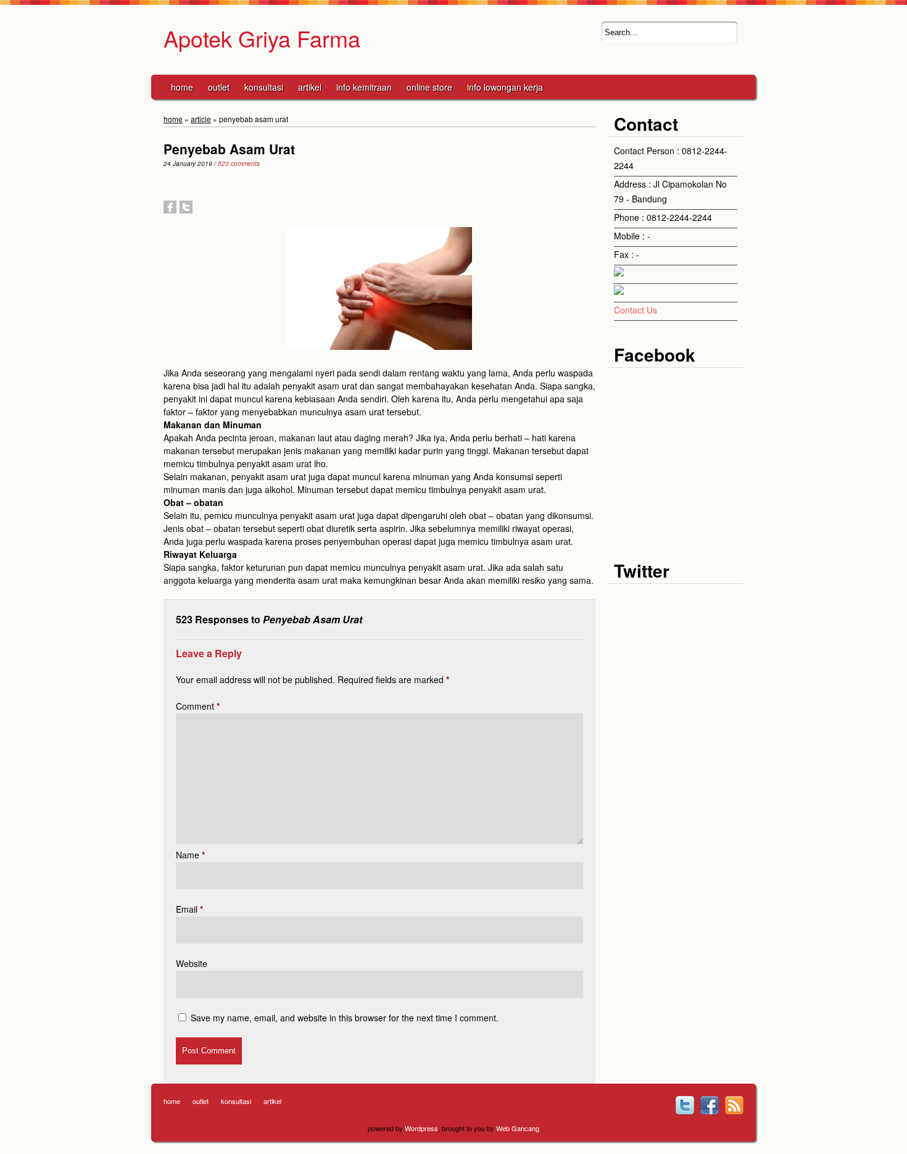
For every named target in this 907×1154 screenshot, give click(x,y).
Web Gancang (517, 1128)
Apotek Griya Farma (262, 38)
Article (201, 119)
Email (189, 909)
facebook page (709, 1105)
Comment (198, 706)
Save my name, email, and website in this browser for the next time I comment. (345, 1017)
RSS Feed (734, 1105)
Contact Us (635, 310)
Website (191, 963)
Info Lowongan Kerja (505, 87)
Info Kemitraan (364, 87)
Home (182, 87)
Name (190, 855)
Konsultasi (263, 87)
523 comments (239, 163)
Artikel (309, 87)
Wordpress (421, 1128)
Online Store (429, 87)
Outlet (219, 87)
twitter (685, 1105)
